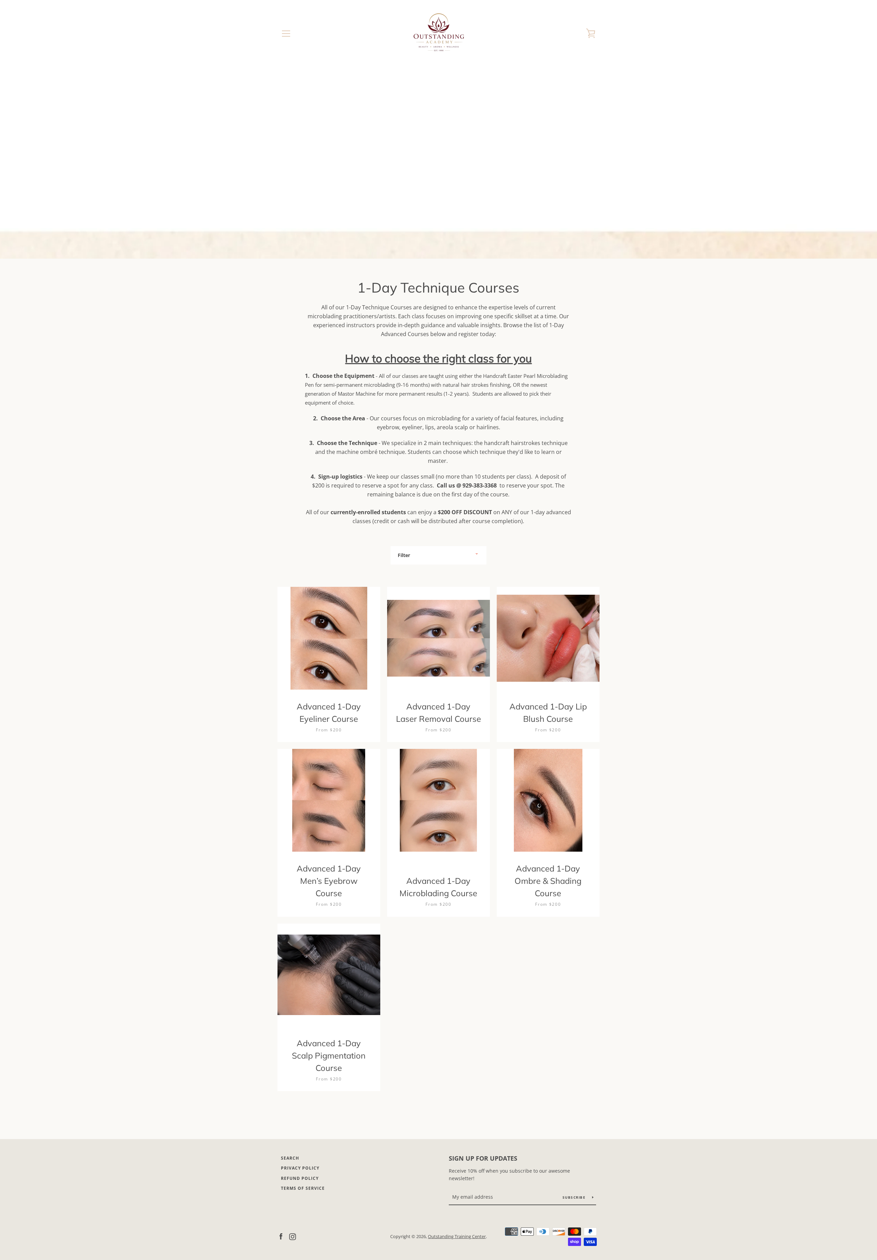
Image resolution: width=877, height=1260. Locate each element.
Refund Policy (300, 1178)
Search (290, 1158)
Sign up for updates (483, 1158)
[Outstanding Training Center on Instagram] (292, 1236)
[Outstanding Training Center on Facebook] (280, 1236)
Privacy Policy (300, 1168)
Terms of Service (303, 1188)
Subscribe (575, 1197)
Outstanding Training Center (457, 1236)
